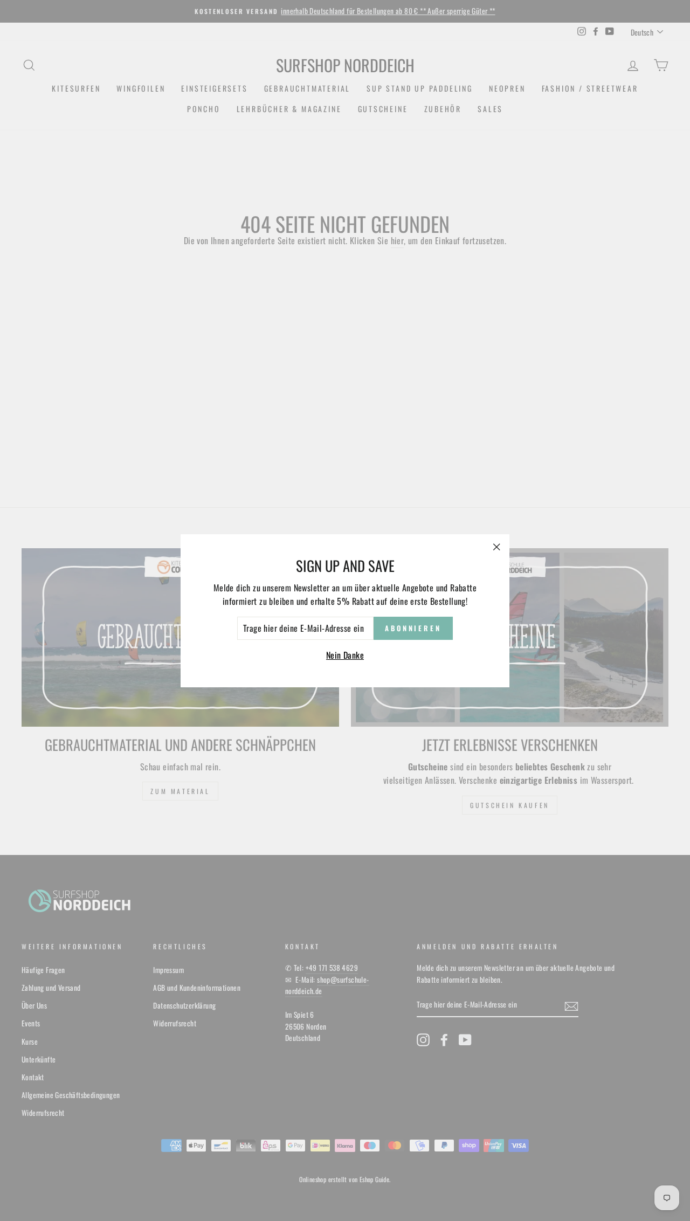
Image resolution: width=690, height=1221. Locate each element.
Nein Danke (345, 655)
